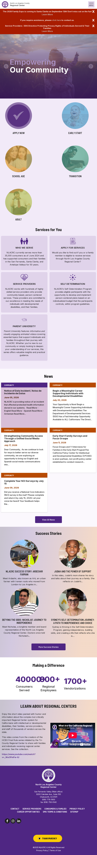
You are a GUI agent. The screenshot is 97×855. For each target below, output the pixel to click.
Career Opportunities (28, 811)
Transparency (49, 838)
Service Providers (31, 808)
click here (56, 20)
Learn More (47, 14)
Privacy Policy (77, 808)
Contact (15, 808)
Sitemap (74, 811)
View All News (48, 519)
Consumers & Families (55, 808)
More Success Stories (48, 647)
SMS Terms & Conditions (55, 811)
